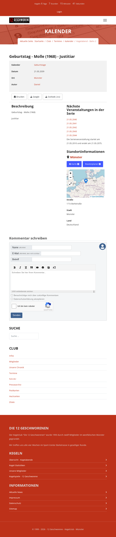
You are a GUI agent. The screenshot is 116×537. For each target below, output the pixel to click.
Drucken (20, 96)
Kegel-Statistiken (17, 465)
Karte (74, 164)
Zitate (12, 402)
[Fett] (14, 267)
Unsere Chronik (16, 367)
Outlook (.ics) (53, 96)
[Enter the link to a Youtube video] (37, 267)
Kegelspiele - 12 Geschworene (23, 476)
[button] (86, 181)
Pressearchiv (15, 384)
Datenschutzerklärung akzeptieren (29, 299)
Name (18, 247)
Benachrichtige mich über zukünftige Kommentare (36, 295)
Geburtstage (40, 65)
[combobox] (24, 336)
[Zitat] (31, 267)
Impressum (14, 497)
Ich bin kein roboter (26, 306)
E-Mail (25, 253)
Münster (76, 157)
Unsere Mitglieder (17, 471)
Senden (17, 315)
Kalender (12, 379)
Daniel (37, 84)
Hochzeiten (14, 396)
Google (35, 96)
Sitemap (13, 508)
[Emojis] (43, 267)
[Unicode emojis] (48, 267)
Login (59, 11)
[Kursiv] (20, 267)
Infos (11, 355)
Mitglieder (14, 361)
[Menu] (105, 20)
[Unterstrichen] (26, 267)
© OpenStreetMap (97, 196)
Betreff (15, 259)
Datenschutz (15, 503)
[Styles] (54, 267)
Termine (13, 373)
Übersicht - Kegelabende (21, 459)
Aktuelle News (16, 492)
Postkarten (14, 390)
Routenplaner (92, 164)
